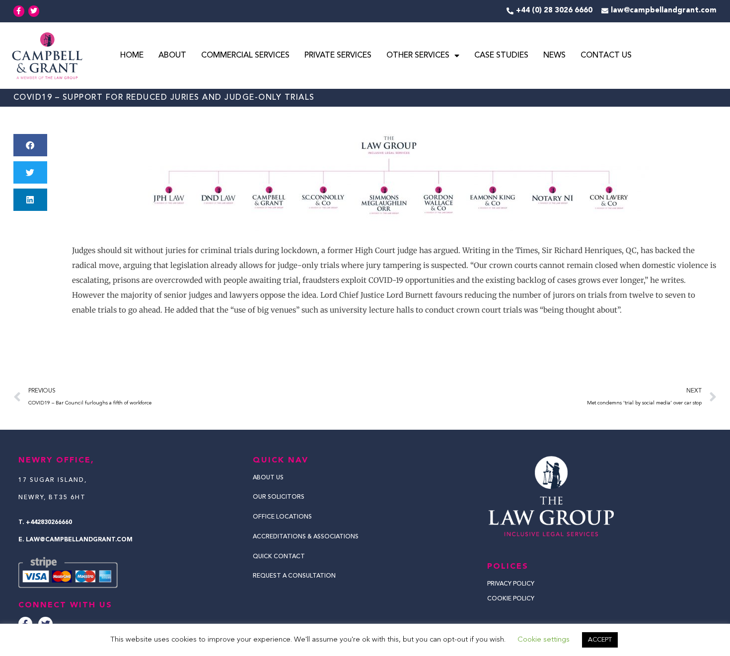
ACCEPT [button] (600, 640)
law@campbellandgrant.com (79, 540)
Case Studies (501, 56)
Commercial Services (245, 56)
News (554, 56)
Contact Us (606, 56)
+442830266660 (49, 522)
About (172, 56)
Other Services (417, 56)
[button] (30, 145)
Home (132, 56)
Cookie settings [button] (543, 640)
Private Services (337, 56)
